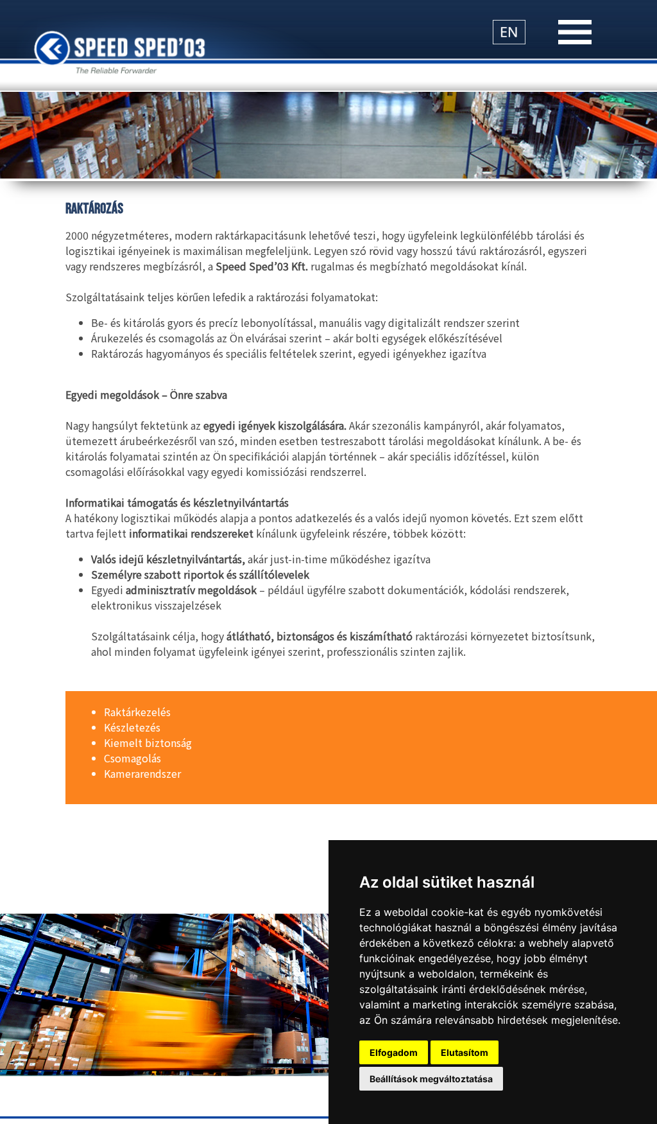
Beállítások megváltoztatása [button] (431, 1078)
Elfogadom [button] (394, 1052)
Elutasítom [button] (464, 1052)
